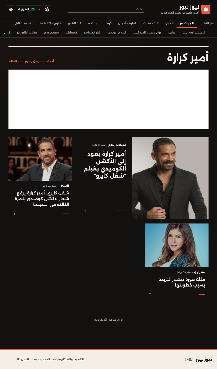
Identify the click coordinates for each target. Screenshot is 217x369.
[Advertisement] (108, 99)
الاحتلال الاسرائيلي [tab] (193, 32)
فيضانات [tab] (71, 32)
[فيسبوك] (191, 359)
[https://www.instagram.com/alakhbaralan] (187, 359)
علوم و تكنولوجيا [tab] (49, 23)
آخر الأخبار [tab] (207, 23)
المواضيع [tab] (187, 23)
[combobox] (106, 9)
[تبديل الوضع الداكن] (11, 9)
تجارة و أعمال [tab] (127, 23)
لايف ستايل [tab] (22, 23)
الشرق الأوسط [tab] (117, 32)
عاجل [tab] (171, 32)
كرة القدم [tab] (74, 23)
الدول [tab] (169, 23)
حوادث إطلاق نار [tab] (27, 32)
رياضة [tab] (92, 23)
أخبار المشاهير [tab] (93, 32)
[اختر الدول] (47, 9)
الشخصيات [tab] (151, 23)
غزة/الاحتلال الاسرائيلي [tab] (147, 32)
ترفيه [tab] (107, 23)
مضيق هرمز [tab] (51, 32)
